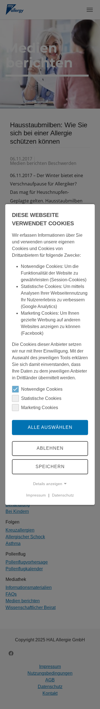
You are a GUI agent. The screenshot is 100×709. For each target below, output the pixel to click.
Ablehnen (50, 448)
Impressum (36, 495)
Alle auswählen (50, 427)
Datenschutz (63, 495)
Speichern (50, 466)
